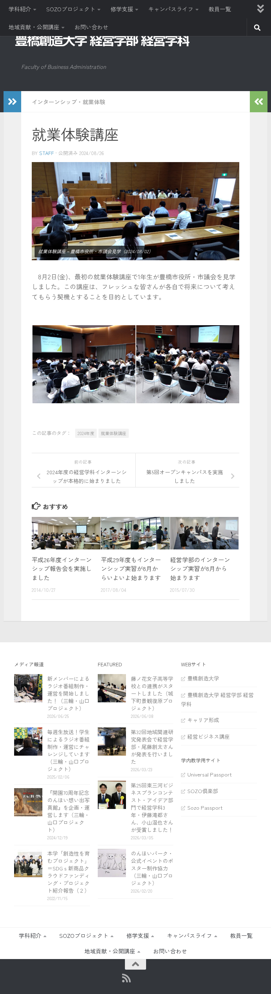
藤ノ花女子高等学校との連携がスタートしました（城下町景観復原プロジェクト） (152, 693)
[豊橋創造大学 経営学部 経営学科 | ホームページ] (102, 40)
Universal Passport (209, 774)
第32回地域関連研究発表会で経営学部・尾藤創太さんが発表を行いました (152, 746)
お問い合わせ (91, 27)
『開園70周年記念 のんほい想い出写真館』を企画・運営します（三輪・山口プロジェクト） (71, 811)
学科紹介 (19, 9)
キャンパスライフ (170, 9)
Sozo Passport (205, 807)
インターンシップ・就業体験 (68, 101)
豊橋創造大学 (203, 678)
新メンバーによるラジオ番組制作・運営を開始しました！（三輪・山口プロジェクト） (68, 693)
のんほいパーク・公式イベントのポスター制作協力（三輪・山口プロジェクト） (152, 868)
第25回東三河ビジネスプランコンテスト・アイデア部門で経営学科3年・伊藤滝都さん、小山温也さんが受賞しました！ (152, 807)
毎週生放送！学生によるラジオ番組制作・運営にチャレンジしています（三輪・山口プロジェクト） (68, 750)
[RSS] (127, 978)
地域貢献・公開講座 (33, 27)
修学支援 (121, 9)
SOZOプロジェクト (70, 9)
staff (46, 152)
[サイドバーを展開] (12, 101)
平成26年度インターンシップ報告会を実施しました (62, 568)
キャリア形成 (203, 720)
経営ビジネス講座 (208, 736)
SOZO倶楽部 (202, 790)
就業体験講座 (113, 433)
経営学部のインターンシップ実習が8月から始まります (200, 568)
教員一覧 (220, 9)
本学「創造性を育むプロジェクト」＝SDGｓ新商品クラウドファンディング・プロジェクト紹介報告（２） (68, 872)
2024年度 (86, 433)
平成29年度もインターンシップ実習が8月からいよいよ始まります (131, 568)
